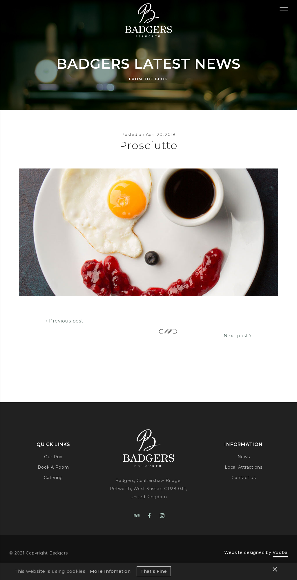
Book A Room (53, 467)
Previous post (66, 321)
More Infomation (110, 571)
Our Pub (53, 456)
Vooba (280, 552)
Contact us (243, 477)
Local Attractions (243, 467)
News (244, 456)
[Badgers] (148, 19)
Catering (53, 477)
